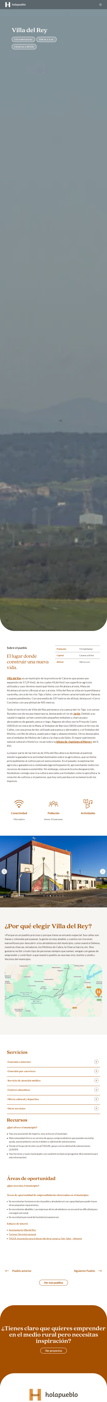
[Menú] (100, 4)
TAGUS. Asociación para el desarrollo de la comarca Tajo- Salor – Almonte (45, 1238)
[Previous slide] (4, 871)
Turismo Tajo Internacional (22, 1234)
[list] (53, 872)
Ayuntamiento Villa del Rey (22, 1230)
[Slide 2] (47, 895)
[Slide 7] (62, 895)
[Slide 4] (53, 895)
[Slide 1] (44, 895)
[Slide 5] (56, 895)
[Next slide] (102, 871)
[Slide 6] (59, 895)
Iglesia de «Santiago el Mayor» (74, 741)
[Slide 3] (50, 895)
